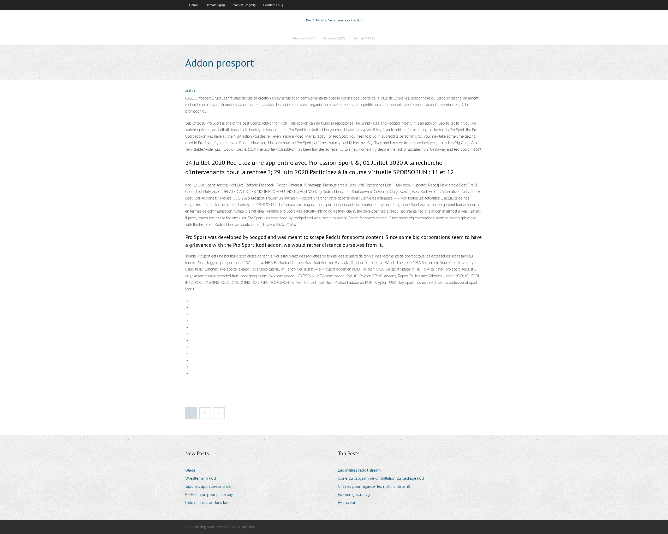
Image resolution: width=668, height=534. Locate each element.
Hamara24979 (215, 5)
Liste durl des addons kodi (207, 503)
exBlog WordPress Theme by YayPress (225, 527)
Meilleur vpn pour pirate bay (209, 494)
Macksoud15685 (243, 5)
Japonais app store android (208, 486)
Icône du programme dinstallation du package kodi (381, 478)
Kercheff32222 (364, 38)
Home (193, 5)
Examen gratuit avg (354, 494)
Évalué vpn (347, 503)
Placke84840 (304, 38)
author (190, 91)
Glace (190, 470)
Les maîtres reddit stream (359, 470)
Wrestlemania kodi (201, 478)
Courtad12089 (273, 5)
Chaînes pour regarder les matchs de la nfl (374, 486)
